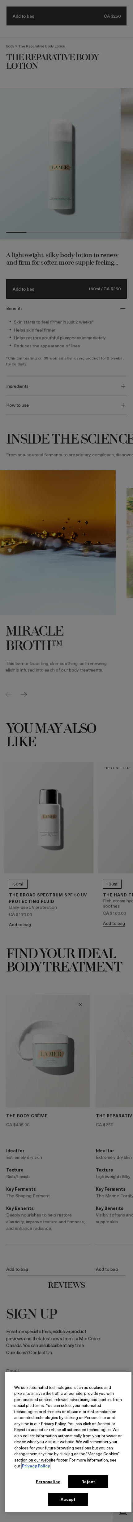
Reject (88, 1481)
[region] (68, 1442)
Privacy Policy (36, 1466)
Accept (68, 1499)
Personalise (48, 1481)
